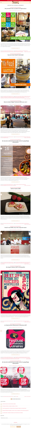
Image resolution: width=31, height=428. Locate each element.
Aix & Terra (17, 262)
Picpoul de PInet (4, 51)
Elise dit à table (24, 357)
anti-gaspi (17, 184)
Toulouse (7, 137)
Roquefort (18, 51)
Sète (3, 224)
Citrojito (19, 262)
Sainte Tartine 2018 (15, 188)
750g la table (18, 357)
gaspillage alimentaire (6, 185)
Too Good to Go (11, 185)
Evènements (19, 7)
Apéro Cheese (17, 96)
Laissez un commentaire (27, 51)
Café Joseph (17, 223)
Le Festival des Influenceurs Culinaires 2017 (15, 325)
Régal (22, 223)
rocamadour (15, 51)
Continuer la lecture (15, 48)
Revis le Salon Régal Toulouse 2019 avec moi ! (15, 102)
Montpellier (20, 223)
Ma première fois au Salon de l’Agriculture (15, 8)
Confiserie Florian (26, 96)
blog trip (21, 357)
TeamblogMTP (4, 137)
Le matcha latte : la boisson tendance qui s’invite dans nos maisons (13, 412)
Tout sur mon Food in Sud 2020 (15, 55)
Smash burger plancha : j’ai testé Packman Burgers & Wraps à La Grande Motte (14, 408)
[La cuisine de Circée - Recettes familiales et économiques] (15, 2)
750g (16, 357)
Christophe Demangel (21, 184)
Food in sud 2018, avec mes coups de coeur (15, 227)
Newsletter (15, 422)
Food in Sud (26, 262)
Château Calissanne (21, 96)
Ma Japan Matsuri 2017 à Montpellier (15, 267)
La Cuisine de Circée (19, 10)
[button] (29, 2)
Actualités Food (15, 7)
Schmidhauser (21, 51)
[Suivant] (19, 399)
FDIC (27, 357)
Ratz (12, 51)
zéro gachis (14, 185)
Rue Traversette (25, 223)
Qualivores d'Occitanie (9, 51)
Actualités (11, 7)
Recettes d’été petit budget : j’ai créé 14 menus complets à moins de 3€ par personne (16, 410)
